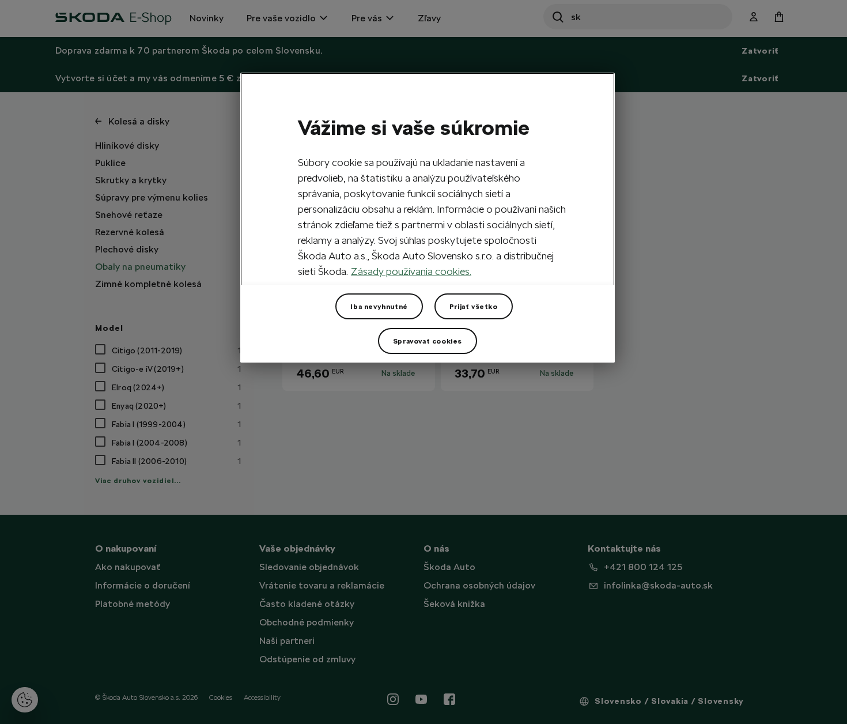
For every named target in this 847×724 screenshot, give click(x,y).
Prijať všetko (473, 307)
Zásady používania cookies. (411, 271)
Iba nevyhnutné (378, 307)
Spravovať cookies (427, 341)
